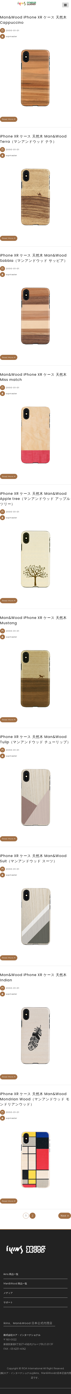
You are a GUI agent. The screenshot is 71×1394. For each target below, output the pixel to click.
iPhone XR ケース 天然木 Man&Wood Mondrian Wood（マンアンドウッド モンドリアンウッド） (35, 1099)
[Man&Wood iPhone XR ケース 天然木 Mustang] (35, 678)
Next (63, 1215)
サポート (8, 1302)
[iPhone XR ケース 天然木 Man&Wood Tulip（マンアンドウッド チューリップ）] (35, 797)
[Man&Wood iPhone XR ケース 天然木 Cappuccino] (35, 77)
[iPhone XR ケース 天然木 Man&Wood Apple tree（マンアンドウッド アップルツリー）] (35, 559)
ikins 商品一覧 (10, 1274)
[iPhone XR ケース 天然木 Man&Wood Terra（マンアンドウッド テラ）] (35, 196)
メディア (8, 1292)
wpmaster (11, 36)
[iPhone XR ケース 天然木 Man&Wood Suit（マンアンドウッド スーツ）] (35, 916)
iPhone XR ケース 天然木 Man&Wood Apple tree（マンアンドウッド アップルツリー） (35, 498)
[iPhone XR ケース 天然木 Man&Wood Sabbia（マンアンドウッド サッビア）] (35, 315)
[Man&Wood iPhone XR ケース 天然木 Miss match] (35, 434)
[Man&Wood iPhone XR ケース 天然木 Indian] (35, 1035)
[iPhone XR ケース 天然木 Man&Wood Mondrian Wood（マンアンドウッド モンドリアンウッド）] (35, 1159)
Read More (8, 119)
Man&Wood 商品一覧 (15, 1283)
